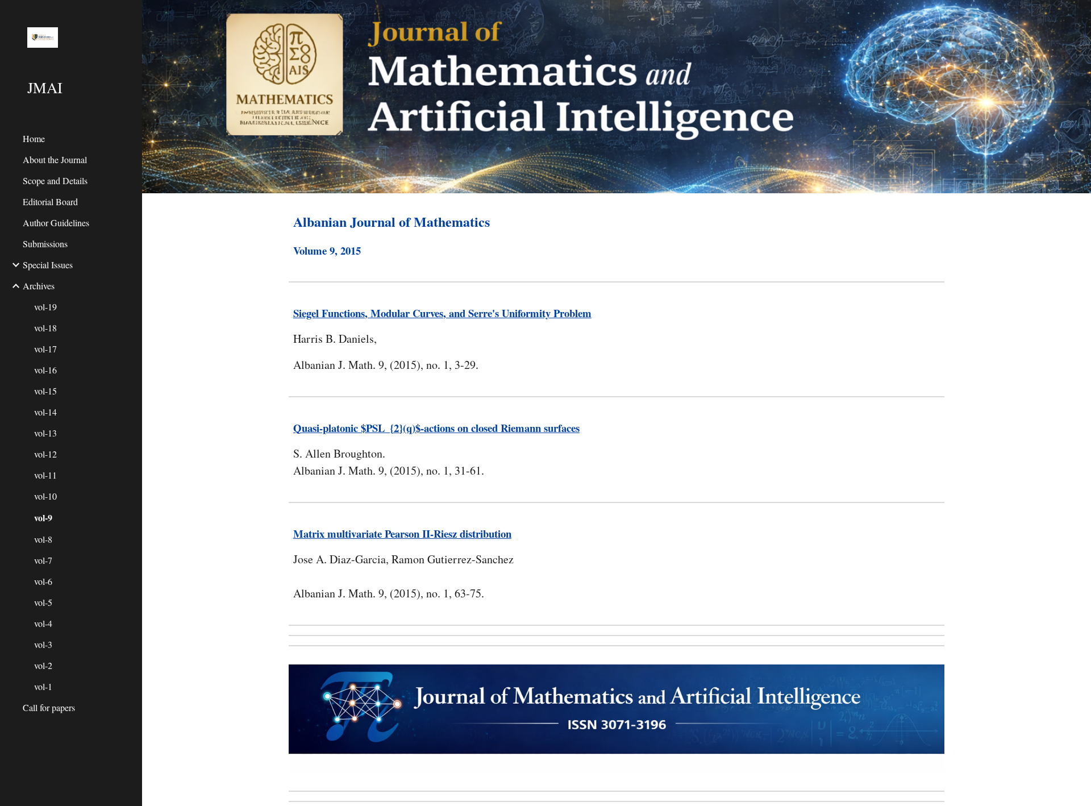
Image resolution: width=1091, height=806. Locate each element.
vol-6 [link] (43, 581)
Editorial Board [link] (50, 201)
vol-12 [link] (45, 454)
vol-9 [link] (43, 517)
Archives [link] (39, 286)
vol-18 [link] (45, 328)
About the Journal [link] (55, 159)
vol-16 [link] (45, 370)
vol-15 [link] (45, 391)
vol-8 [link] (43, 539)
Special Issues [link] (48, 265)
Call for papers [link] (49, 707)
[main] (616, 235)
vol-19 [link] (45, 307)
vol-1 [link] (43, 686)
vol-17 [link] (45, 349)
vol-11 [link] (45, 475)
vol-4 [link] (43, 623)
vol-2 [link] (43, 665)
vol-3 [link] (43, 644)
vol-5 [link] (43, 602)
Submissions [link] (45, 244)
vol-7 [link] (43, 560)
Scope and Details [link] (55, 180)
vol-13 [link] (45, 433)
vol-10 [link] (45, 496)
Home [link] (34, 138)
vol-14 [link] (45, 412)
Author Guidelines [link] (56, 222)
